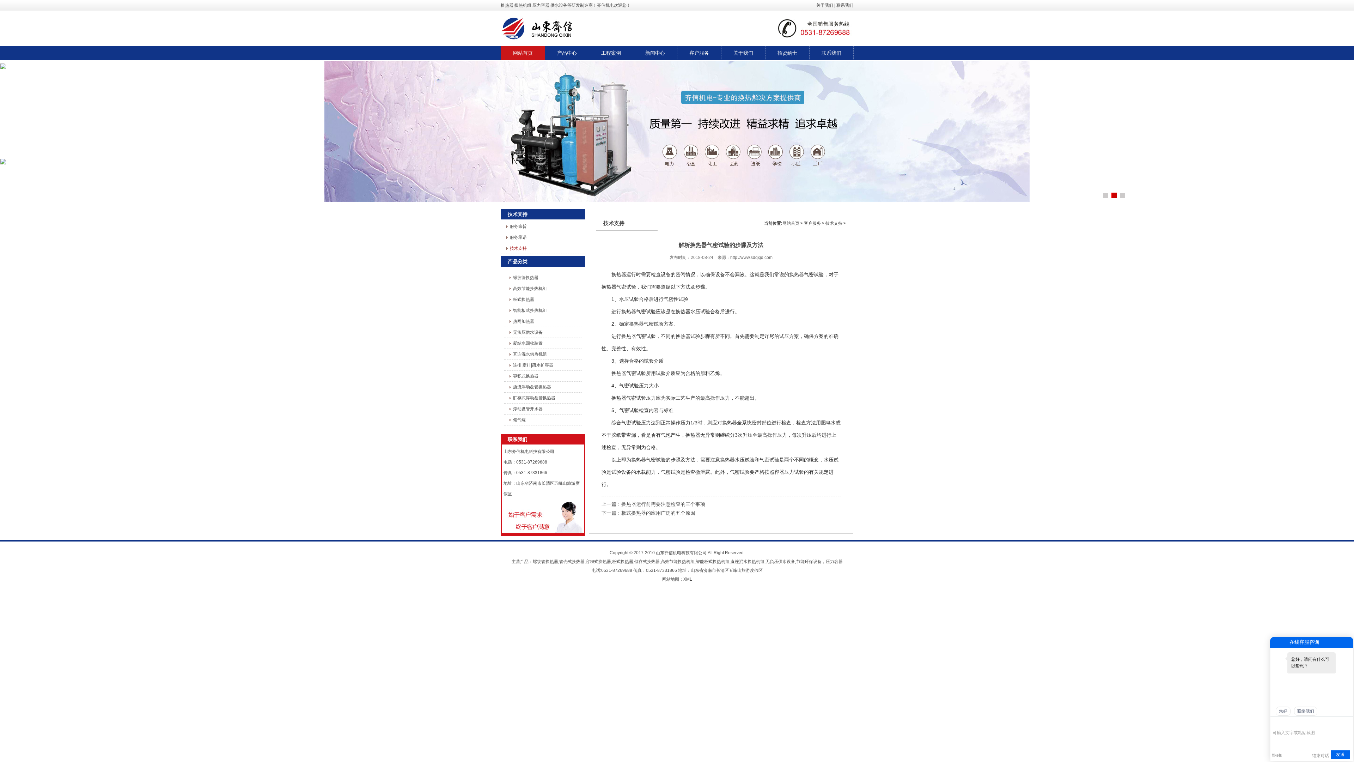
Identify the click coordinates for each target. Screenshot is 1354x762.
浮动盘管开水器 (528, 408)
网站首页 (790, 223)
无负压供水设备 (528, 332)
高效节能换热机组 (530, 288)
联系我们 (844, 5)
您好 (1283, 711)
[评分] (1286, 723)
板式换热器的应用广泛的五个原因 (658, 513)
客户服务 (812, 223)
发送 (1340, 754)
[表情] (1276, 722)
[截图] (1304, 722)
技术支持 (518, 248)
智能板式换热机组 (530, 310)
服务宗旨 (518, 226)
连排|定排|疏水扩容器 (533, 365)
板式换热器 (523, 299)
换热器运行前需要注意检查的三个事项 (663, 504)
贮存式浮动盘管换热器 (534, 397)
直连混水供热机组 (530, 354)
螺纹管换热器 (525, 277)
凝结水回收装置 (528, 343)
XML (687, 579)
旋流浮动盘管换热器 (532, 387)
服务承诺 (518, 237)
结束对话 (1320, 755)
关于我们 (824, 5)
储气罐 (519, 419)
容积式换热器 (525, 376)
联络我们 (1305, 711)
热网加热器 (523, 321)
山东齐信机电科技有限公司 (681, 552)
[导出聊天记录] (1347, 722)
